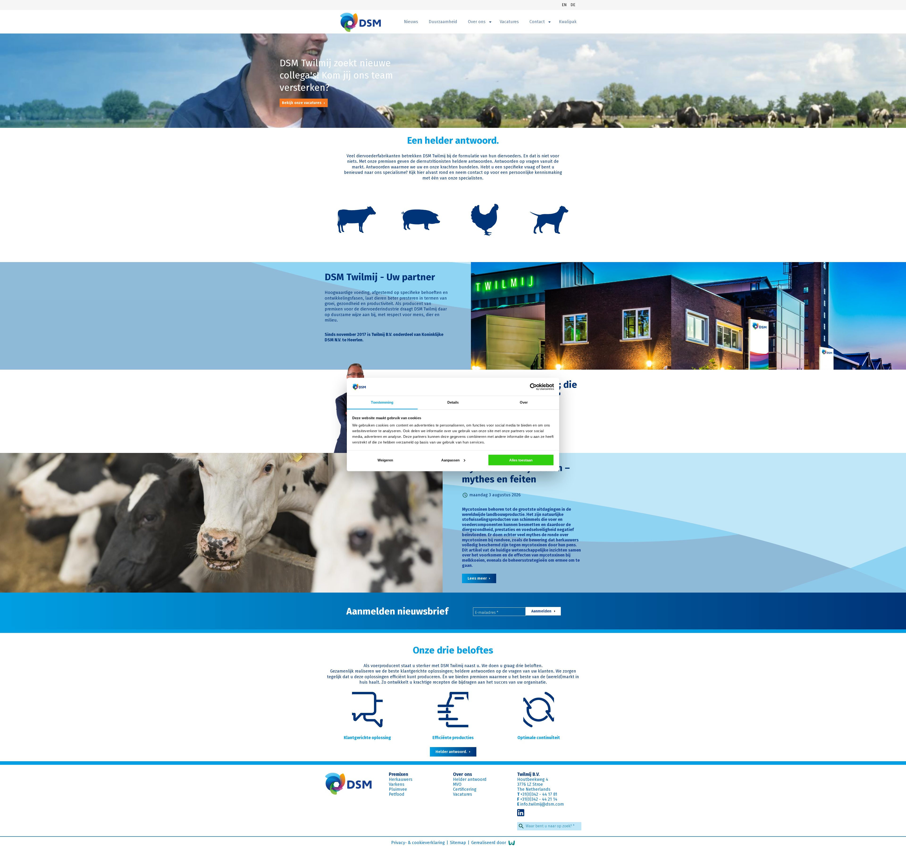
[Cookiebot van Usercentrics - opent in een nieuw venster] (533, 386)
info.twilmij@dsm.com (542, 804)
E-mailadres (486, 612)
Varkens (396, 784)
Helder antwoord (470, 779)
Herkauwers (400, 779)
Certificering (464, 789)
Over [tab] (524, 402)
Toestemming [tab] (382, 402)
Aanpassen (450, 460)
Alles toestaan (521, 460)
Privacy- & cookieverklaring (418, 842)
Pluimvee (398, 789)
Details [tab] (453, 402)
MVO (457, 784)
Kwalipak (568, 21)
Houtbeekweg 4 (532, 779)
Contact (537, 21)
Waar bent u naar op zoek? (550, 826)
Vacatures (509, 21)
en (565, 4)
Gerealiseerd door (489, 842)
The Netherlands (533, 789)
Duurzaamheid (443, 21)
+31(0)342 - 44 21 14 (538, 799)
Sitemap (458, 842)
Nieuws (411, 21)
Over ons (477, 21)
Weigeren (385, 460)
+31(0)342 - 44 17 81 (538, 794)
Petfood (396, 794)
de (573, 4)
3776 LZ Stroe (530, 784)
